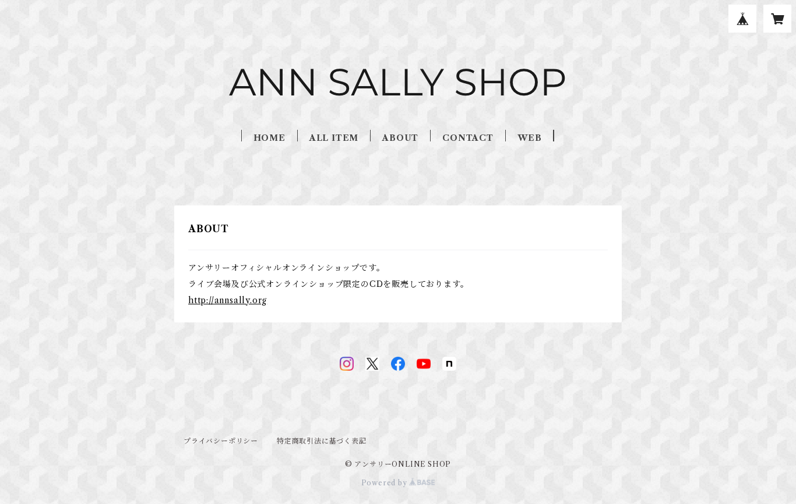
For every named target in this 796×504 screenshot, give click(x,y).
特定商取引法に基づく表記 (322, 440)
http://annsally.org (227, 300)
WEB (529, 138)
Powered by (385, 482)
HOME (269, 138)
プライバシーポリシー (221, 440)
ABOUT (400, 138)
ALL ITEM (333, 138)
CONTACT (468, 138)
